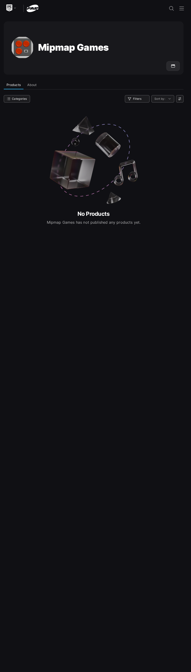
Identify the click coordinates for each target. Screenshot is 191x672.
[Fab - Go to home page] (32, 8)
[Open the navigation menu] (181, 8)
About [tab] (32, 85)
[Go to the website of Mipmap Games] (173, 66)
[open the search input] (171, 8)
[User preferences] (180, 99)
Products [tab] (14, 85)
